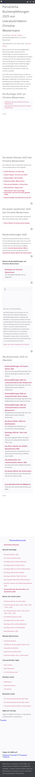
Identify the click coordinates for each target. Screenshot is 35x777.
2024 (21, 605)
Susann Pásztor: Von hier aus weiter (16, 175)
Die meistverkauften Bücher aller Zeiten (16, 699)
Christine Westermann (11, 672)
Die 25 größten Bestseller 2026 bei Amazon (17, 580)
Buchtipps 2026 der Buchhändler (14, 572)
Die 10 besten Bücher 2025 (12, 611)
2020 (10, 607)
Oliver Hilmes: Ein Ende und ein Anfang (16, 223)
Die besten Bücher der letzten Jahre (15, 601)
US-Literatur (8, 689)
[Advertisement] (17, 134)
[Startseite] (27, 2)
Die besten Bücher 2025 (11, 605)
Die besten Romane (10, 641)
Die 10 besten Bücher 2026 (12, 558)
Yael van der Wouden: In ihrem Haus (16, 184)
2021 (6, 607)
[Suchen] (30, 2)
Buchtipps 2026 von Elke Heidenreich (15, 562)
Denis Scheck (8, 665)
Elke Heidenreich (9, 668)
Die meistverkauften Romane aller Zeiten (16, 702)
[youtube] (17, 733)
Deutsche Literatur (10, 685)
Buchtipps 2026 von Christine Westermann (17, 569)
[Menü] (33, 2)
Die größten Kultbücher (11, 648)
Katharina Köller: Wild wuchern (14, 181)
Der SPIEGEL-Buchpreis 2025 (12, 617)
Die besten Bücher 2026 (11, 554)
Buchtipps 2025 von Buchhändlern (14, 628)
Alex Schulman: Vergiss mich (13, 187)
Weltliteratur (8, 682)
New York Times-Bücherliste (12, 652)
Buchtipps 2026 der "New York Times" (15, 576)
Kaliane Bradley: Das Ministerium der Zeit (17, 197)
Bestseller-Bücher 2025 (11, 631)
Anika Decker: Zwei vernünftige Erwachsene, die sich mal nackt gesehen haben (17, 192)
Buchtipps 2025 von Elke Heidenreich (15, 624)
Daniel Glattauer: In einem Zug (14, 171)
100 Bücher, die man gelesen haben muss (17, 644)
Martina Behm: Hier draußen (13, 178)
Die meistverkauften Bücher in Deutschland (17, 706)
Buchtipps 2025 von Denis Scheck (14, 620)
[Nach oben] (32, 203)
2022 (30, 605)
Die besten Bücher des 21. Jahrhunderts (16, 655)
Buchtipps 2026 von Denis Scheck (14, 565)
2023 (25, 605)
